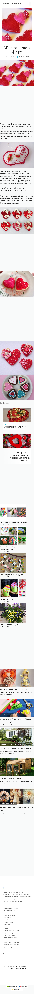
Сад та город (8, 933)
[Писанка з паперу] (13, 588)
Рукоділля (7, 913)
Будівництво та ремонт (12, 930)
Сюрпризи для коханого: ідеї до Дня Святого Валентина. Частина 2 (20, 456)
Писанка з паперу (7, 599)
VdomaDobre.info (19, 973)
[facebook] (3, 953)
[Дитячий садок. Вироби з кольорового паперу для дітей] (13, 536)
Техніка (6, 940)
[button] (28, 4)
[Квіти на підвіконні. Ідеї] (13, 613)
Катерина (25, 56)
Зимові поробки (9, 922)
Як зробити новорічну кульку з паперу (13, 189)
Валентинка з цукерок (15, 427)
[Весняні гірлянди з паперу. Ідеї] (13, 563)
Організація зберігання (11, 944)
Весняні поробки (9, 915)
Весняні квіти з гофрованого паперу (13, 522)
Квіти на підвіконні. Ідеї (9, 625)
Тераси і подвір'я (9, 935)
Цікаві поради (8, 947)
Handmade (6, 403)
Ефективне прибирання (11, 942)
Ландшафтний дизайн (11, 908)
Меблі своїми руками (10, 938)
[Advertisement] (17, 104)
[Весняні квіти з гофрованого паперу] (13, 512)
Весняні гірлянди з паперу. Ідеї (11, 575)
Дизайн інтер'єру (9, 910)
